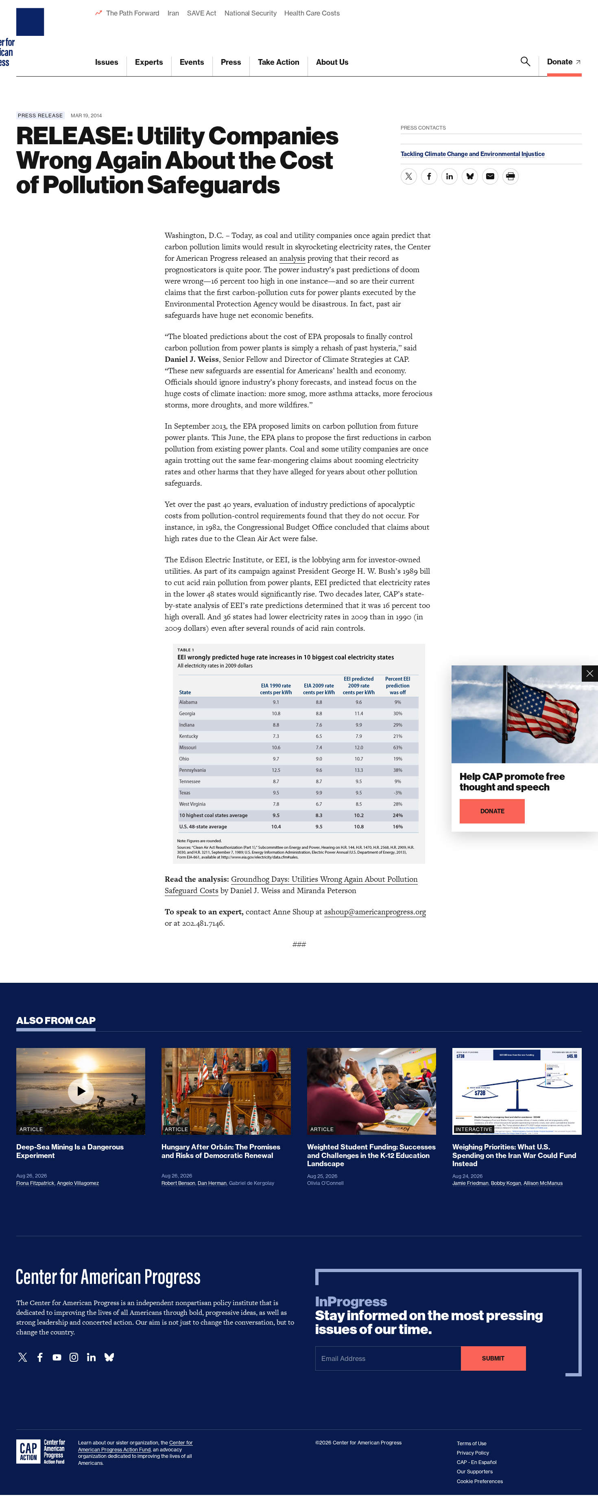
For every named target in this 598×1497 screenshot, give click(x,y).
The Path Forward (132, 13)
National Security (250, 13)
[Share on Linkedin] (449, 176)
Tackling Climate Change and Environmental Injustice (473, 154)
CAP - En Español (477, 1462)
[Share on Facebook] (429, 176)
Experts (149, 62)
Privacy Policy (473, 1453)
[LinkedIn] (91, 1357)
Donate (560, 61)
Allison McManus (543, 1183)
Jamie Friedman (470, 1183)
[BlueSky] (109, 1357)
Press (231, 62)
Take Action (278, 62)
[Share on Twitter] (409, 176)
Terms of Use (472, 1443)
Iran (173, 13)
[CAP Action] (43, 1452)
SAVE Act (201, 13)
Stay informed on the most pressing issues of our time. (429, 1315)
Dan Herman (212, 1183)
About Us (332, 62)
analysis (292, 258)
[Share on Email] (490, 176)
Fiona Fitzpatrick (35, 1183)
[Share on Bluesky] (470, 176)
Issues (106, 62)
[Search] (525, 66)
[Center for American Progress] (31, 38)
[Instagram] (74, 1357)
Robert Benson (178, 1183)
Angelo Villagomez (78, 1183)
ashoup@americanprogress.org (375, 911)
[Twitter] (22, 1357)
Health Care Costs (311, 13)
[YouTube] (56, 1357)
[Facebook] (39, 1357)
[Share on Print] (510, 176)
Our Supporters (475, 1471)
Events (192, 62)
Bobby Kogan (506, 1183)
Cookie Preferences (480, 1481)
